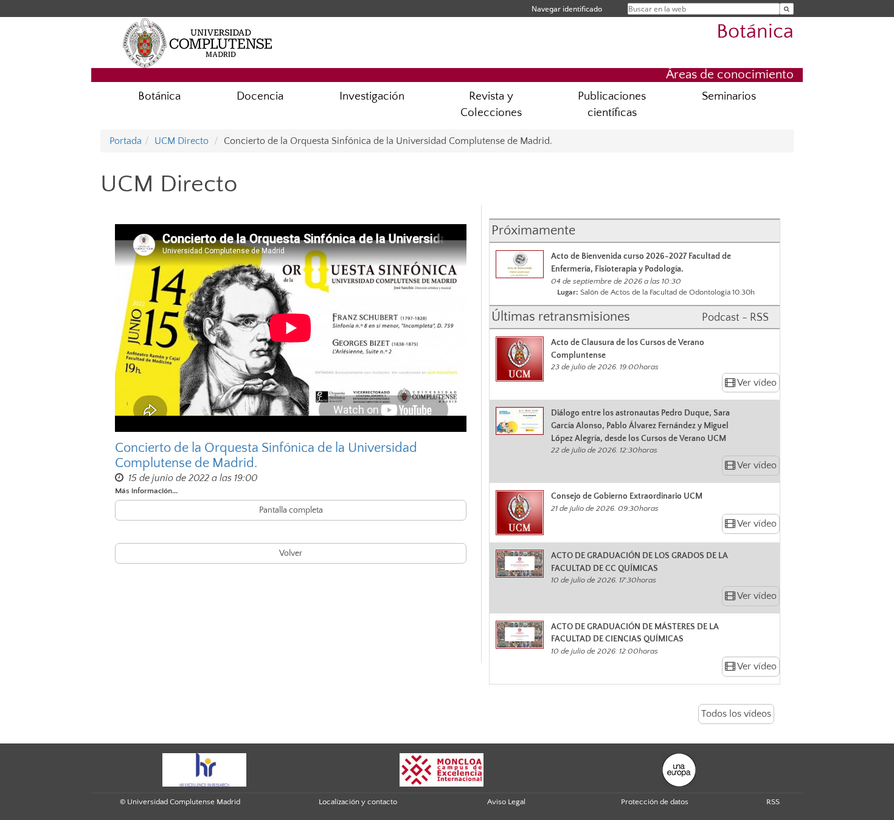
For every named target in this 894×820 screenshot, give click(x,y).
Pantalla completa (291, 510)
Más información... (146, 491)
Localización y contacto (358, 802)
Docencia (260, 96)
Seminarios (729, 96)
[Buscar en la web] (787, 9)
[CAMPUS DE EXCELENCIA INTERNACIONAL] (441, 769)
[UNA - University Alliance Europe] (679, 769)
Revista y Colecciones (491, 104)
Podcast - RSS (735, 318)
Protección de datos (654, 802)
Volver (290, 553)
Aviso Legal (506, 802)
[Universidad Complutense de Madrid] (197, 42)
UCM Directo (181, 140)
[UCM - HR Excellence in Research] (204, 769)
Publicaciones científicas (612, 104)
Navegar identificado (567, 9)
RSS (773, 802)
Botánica (755, 32)
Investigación (371, 96)
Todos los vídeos (736, 713)
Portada (125, 140)
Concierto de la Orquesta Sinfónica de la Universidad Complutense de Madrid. (266, 455)
